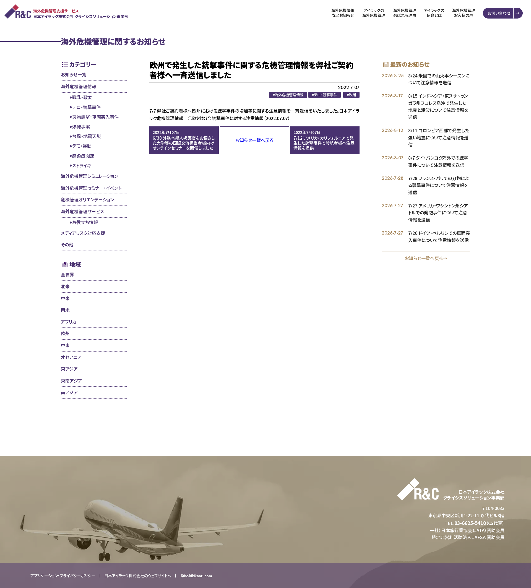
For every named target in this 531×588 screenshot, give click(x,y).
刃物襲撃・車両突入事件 (95, 116)
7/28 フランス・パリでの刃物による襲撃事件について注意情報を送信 (438, 185)
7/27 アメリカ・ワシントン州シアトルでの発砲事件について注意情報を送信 (438, 212)
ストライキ (81, 165)
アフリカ (68, 321)
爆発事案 (81, 126)
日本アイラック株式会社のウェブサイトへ (137, 575)
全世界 (67, 274)
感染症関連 (83, 155)
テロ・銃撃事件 (86, 107)
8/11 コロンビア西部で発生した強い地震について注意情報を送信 (438, 137)
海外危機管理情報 (78, 86)
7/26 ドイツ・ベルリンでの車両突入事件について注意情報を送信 (439, 236)
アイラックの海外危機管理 (373, 13)
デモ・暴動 (82, 145)
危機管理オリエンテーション (87, 199)
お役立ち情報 (85, 222)
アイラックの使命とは (434, 13)
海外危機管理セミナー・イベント (91, 187)
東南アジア (71, 380)
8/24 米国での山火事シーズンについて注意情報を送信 (438, 79)
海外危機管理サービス (82, 211)
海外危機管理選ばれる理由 (404, 13)
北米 (65, 286)
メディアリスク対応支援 (83, 233)
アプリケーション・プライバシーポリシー (62, 575)
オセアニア (71, 357)
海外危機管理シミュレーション (89, 176)
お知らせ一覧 (73, 74)
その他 (67, 244)
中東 (65, 345)
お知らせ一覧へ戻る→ (426, 258)
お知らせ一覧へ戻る (254, 140)
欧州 (65, 333)
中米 (65, 298)
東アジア (69, 368)
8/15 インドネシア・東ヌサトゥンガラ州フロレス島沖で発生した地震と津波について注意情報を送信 (438, 106)
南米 (65, 309)
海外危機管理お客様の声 (463, 13)
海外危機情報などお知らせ (342, 13)
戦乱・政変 (82, 97)
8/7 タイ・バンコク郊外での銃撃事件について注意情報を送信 (438, 161)
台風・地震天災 (86, 136)
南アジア (69, 392)
